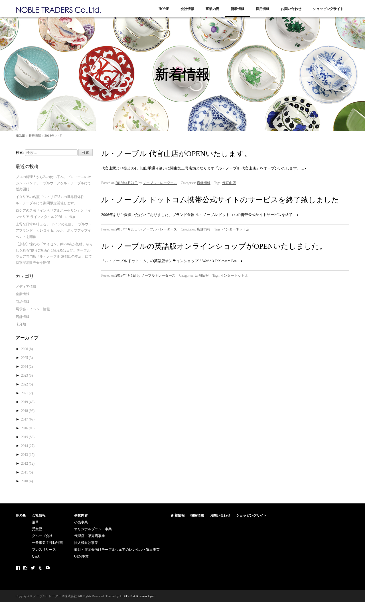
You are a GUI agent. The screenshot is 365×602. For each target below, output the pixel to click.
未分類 (21, 324)
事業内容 (212, 9)
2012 (28, 464)
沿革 (35, 522)
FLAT (123, 596)
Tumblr (40, 568)
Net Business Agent (142, 596)
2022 (27, 384)
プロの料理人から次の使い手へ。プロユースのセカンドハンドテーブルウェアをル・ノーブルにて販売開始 (53, 183)
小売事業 (81, 522)
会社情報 (187, 9)
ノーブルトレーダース (160, 183)
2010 (27, 481)
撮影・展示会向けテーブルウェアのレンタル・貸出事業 (117, 550)
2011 (27, 472)
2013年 (49, 135)
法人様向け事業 (86, 543)
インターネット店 (236, 229)
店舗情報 (203, 183)
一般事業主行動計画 (47, 543)
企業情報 (22, 294)
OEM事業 (81, 556)
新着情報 (237, 9)
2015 (28, 437)
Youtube (47, 568)
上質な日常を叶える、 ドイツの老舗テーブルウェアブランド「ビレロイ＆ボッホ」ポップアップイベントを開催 (54, 230)
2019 (28, 402)
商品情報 (22, 302)
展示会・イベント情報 (33, 309)
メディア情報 (26, 287)
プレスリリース (44, 550)
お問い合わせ (291, 9)
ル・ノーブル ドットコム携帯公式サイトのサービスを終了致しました (220, 200)
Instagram (25, 568)
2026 (27, 349)
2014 (28, 446)
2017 (28, 419)
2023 (27, 375)
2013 (28, 455)
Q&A (36, 556)
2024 (27, 367)
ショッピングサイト (328, 9)
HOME (164, 9)
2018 (28, 411)
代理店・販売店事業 (89, 536)
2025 (27, 358)
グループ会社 (42, 536)
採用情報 (262, 9)
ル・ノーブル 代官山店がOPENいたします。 (176, 154)
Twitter (33, 568)
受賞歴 (37, 529)
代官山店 (229, 183)
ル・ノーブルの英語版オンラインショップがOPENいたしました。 (214, 246)
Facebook (18, 568)
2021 (27, 393)
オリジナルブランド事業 (93, 529)
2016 (28, 428)
